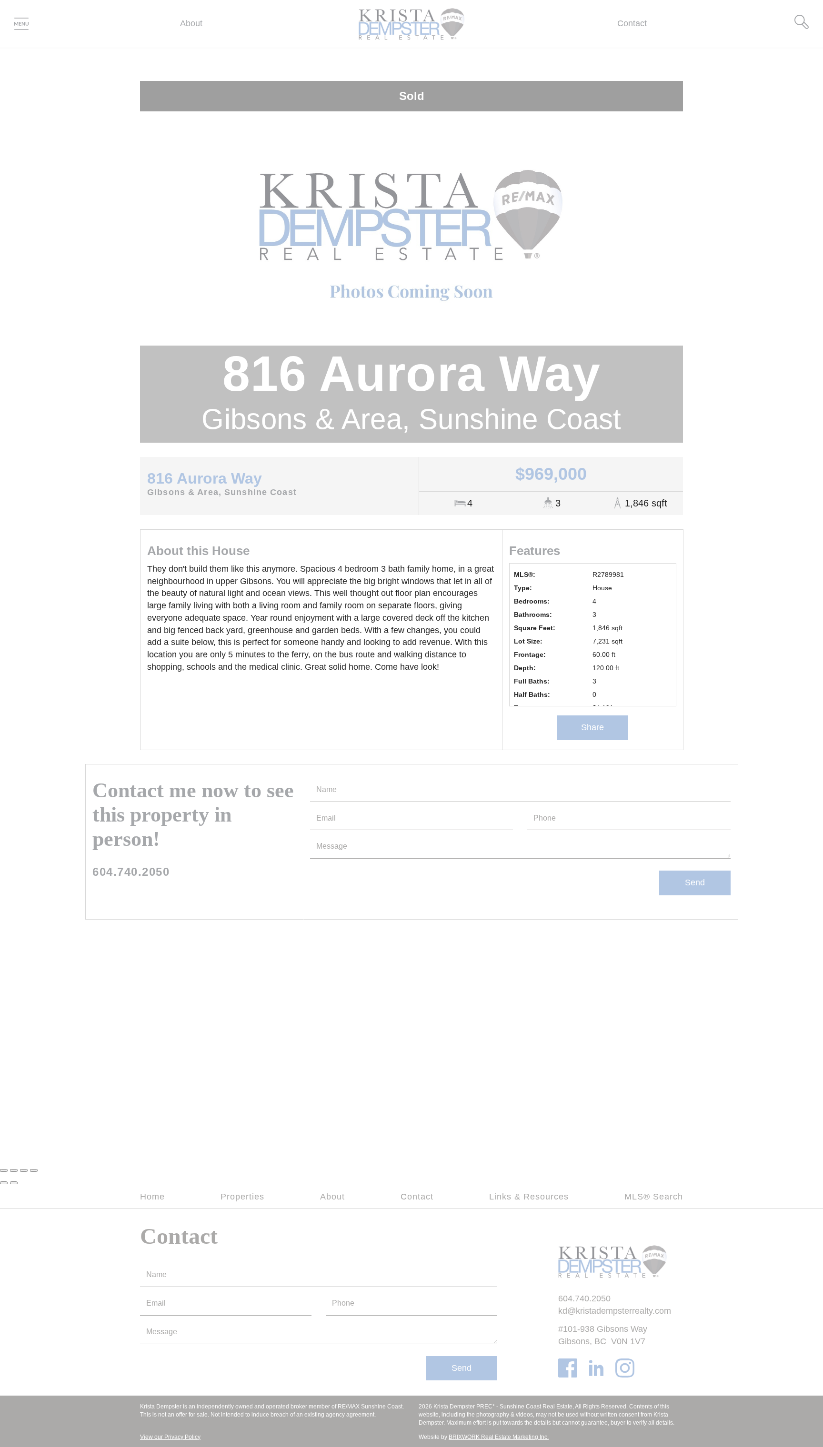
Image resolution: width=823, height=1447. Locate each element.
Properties (242, 1196)
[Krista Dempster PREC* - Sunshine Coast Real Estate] (412, 23)
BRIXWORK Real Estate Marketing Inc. (499, 1437)
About (191, 23)
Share (592, 727)
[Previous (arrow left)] (4, 1182)
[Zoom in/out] (34, 1170)
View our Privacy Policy (170, 1437)
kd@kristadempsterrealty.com (614, 1311)
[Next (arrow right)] (14, 1182)
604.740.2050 (131, 871)
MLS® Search (653, 1196)
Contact (632, 23)
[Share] (14, 1170)
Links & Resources (529, 1196)
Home (152, 1196)
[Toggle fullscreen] (24, 1170)
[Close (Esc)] (4, 1170)
